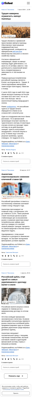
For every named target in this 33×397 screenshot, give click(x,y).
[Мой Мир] (20, 153)
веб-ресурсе (17, 51)
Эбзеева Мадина (11, 149)
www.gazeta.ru (11, 302)
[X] (11, 153)
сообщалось (11, 107)
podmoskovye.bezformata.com (16, 196)
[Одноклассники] (5, 153)
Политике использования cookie (14, 389)
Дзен (28, 142)
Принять (15, 393)
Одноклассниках (7, 146)
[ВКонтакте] (2, 153)
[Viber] (14, 153)
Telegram (4, 144)
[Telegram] (8, 153)
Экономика (11, 9)
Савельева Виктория (12, 252)
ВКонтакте (13, 144)
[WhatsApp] (17, 153)
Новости (4, 9)
